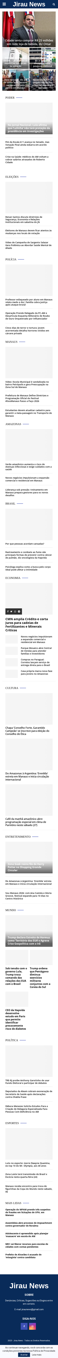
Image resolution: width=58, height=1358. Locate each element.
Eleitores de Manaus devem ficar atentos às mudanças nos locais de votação (15, 62)
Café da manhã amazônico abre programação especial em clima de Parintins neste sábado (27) (25, 822)
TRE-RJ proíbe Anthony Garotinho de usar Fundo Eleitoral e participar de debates (27, 1081)
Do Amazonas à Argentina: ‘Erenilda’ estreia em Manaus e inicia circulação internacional (27, 776)
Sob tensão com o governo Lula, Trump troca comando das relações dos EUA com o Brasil (16, 976)
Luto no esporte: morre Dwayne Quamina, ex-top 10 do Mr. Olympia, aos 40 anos (27, 1164)
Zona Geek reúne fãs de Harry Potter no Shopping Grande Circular (26, 867)
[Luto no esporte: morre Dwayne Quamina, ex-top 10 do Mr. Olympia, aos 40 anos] (29, 1144)
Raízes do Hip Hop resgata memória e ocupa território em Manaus (42, 83)
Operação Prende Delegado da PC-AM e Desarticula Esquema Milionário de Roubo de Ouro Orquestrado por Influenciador (27, 316)
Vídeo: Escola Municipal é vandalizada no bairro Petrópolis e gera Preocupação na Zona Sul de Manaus (27, 384)
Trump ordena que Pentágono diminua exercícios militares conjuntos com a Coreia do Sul (40, 978)
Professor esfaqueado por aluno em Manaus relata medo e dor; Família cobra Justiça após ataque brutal (28, 302)
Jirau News (29, 4)
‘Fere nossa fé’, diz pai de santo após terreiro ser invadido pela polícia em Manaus (15, 83)
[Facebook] (24, 1326)
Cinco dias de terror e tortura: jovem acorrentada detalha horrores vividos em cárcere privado (27, 330)
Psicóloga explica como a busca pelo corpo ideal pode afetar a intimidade (28, 568)
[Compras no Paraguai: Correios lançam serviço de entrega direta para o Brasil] (11, 662)
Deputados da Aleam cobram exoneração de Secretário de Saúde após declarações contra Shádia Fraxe (28, 1094)
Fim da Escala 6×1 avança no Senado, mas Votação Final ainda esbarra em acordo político (27, 144)
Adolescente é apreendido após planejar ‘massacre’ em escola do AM (26, 1235)
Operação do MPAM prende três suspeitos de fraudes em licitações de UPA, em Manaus (27, 1212)
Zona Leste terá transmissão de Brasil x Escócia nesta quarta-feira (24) (26, 1175)
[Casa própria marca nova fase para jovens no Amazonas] (11, 674)
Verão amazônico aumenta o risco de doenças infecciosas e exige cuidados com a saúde (28, 467)
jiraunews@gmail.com (33, 1309)
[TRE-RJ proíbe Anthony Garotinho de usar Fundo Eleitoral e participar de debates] (29, 1061)
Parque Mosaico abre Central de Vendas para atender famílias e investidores (36, 651)
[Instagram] (32, 1326)
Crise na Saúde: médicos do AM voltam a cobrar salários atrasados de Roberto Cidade (26, 159)
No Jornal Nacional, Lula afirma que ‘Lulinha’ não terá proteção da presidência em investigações (29, 128)
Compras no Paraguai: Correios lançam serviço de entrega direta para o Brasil (35, 662)
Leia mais (36, 1355)
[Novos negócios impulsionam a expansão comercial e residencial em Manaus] (11, 639)
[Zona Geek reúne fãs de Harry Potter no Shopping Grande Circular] (29, 857)
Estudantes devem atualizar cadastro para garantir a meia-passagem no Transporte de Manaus (28, 413)
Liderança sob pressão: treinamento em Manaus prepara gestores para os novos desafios (26, 492)
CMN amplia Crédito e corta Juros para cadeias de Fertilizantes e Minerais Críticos (26, 624)
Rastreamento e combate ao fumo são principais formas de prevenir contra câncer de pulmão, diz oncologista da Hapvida (28, 555)
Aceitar (24, 1354)
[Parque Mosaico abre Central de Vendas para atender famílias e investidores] (11, 651)
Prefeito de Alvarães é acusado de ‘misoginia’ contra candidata (23, 1256)
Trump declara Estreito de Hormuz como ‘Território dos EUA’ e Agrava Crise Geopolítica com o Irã (29, 940)
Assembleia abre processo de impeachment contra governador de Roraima (28, 1224)
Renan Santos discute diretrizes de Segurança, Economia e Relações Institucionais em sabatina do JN (23, 219)
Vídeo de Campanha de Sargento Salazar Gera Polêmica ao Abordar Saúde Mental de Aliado (28, 245)
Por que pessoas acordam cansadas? (24, 543)
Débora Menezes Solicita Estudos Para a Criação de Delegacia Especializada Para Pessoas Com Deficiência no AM (26, 1109)
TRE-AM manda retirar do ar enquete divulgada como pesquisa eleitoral (42, 62)
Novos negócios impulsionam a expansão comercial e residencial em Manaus (27, 479)
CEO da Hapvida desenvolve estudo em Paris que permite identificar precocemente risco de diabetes (15, 1019)
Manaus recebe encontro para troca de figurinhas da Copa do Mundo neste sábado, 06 (28, 1189)
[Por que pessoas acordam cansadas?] (29, 524)
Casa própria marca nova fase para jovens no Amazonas (36, 672)
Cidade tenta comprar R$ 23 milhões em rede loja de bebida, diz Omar (29, 42)
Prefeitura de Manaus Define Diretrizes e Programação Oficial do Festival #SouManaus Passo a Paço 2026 (26, 398)
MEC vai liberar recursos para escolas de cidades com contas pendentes (26, 1245)
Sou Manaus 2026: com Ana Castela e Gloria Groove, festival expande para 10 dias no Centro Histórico (28, 896)
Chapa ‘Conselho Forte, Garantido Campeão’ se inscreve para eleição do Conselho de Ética (27, 731)
